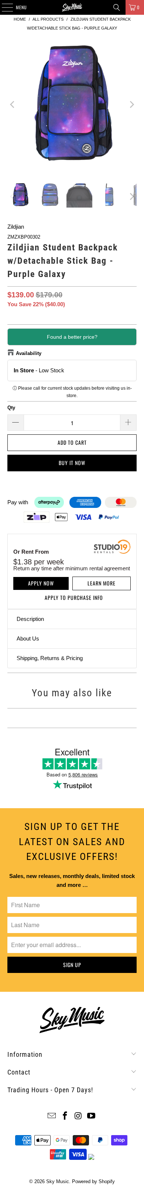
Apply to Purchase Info (74, 597)
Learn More (102, 583)
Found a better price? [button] (72, 337)
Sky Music (57, 1181)
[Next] (131, 104)
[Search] (117, 7)
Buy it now (72, 463)
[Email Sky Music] (52, 1116)
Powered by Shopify (93, 1181)
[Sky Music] (72, 7)
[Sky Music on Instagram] (78, 1116)
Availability (28, 353)
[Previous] (13, 104)
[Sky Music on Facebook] (65, 1116)
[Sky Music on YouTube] (91, 1116)
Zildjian (15, 226)
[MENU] (3, 7)
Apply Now (41, 583)
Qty (11, 407)
